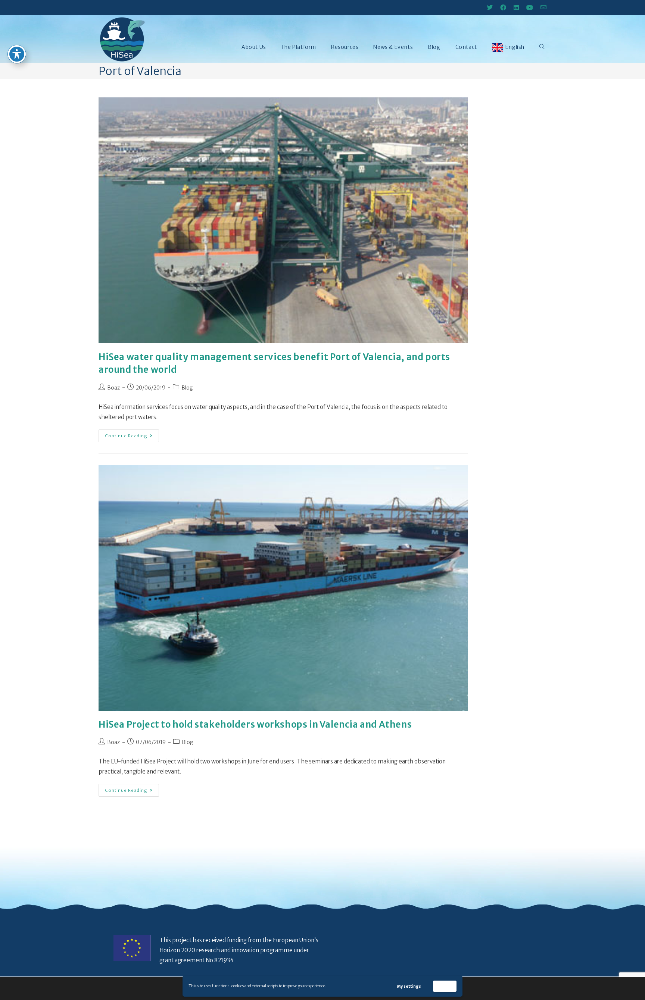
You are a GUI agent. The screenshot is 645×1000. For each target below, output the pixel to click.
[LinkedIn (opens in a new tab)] (516, 7)
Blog (187, 387)
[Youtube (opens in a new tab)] (530, 7)
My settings (409, 986)
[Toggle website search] (542, 47)
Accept (445, 986)
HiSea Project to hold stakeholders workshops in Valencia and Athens (255, 724)
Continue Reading (132, 433)
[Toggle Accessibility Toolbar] (17, 54)
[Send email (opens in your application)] (541, 7)
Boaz (113, 387)
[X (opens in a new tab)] (489, 7)
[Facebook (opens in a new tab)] (503, 7)
